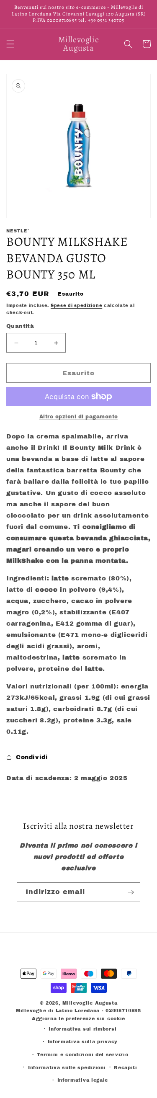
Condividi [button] (32, 757)
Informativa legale (82, 1080)
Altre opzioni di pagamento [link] (78, 417)
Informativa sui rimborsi (82, 1028)
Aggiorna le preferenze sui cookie (78, 1018)
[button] (10, 44)
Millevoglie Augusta (89, 1002)
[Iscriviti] (130, 892)
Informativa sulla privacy (83, 1041)
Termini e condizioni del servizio (82, 1054)
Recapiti (125, 1067)
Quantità (20, 326)
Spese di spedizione (76, 305)
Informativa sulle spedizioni (67, 1067)
